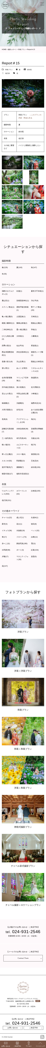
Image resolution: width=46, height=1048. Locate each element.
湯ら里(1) (5, 368)
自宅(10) (19, 410)
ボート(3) (20, 550)
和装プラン (9, 70)
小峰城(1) (34, 394)
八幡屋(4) (34, 336)
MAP (37, 1001)
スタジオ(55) (7, 461)
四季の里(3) (6, 346)
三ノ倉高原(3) (7, 438)
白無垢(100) (35, 491)
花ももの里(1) (7, 394)
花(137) (5, 566)
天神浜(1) (34, 317)
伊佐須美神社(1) (22, 352)
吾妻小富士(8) (7, 362)
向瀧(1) (19, 291)
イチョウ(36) (7, 530)
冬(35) (4, 274)
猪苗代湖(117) (7, 474)
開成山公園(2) (36, 323)
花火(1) (19, 524)
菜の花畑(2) (21, 387)
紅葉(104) (35, 550)
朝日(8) (34, 524)
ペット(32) (35, 530)
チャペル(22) (7, 517)
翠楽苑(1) (34, 346)
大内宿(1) (20, 336)
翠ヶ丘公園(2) (7, 454)
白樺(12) (34, 537)
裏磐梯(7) (20, 467)
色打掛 (7, 73)
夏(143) (19, 267)
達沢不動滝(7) (7, 467)
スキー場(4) (21, 454)
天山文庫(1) (21, 362)
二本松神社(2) (7, 329)
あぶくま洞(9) (21, 368)
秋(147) (34, 267)
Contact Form (23, 958)
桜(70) (33, 445)
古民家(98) (6, 550)
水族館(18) (20, 530)
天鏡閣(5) (20, 403)
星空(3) (4, 524)
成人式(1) (20, 517)
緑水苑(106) (35, 467)
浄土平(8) (34, 301)
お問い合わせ (12, 1028)
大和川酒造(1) (7, 410)
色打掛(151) (6, 500)
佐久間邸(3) (35, 387)
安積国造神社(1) (22, 301)
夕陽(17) (5, 556)
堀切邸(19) (35, 454)
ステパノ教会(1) (8, 307)
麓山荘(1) (5, 301)
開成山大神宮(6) (37, 362)
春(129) (5, 267)
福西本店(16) (36, 403)
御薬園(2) (5, 403)
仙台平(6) (20, 346)
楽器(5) (34, 556)
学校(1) (34, 329)
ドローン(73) (21, 537)
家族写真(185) (21, 543)
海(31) (33, 419)
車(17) (4, 537)
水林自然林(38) (22, 429)
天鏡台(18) (35, 438)
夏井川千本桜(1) (37, 291)
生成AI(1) (34, 517)
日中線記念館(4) (8, 387)
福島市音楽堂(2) (22, 474)
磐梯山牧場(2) (21, 323)
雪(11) (33, 543)
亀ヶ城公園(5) (7, 317)
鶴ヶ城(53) (6, 445)
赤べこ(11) (6, 543)
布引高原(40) (21, 438)
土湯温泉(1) (21, 317)
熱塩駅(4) (34, 378)
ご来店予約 (33, 1028)
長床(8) (4, 419)
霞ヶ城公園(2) (21, 329)
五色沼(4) (34, 461)
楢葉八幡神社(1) (8, 323)
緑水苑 (29, 70)
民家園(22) (20, 461)
